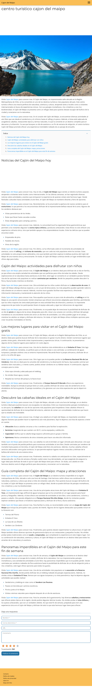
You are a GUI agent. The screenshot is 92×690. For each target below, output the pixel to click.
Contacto (6, 674)
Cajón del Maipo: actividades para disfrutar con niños (25, 140)
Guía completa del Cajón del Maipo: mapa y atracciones (26, 148)
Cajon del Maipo (8, 2)
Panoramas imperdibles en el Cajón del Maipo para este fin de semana (31, 151)
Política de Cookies (8, 676)
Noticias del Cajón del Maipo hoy (18, 137)
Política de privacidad (9, 678)
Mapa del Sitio (7, 683)
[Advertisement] (46, 23)
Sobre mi (6, 680)
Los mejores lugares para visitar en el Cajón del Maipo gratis (27, 143)
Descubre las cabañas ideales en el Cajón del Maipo (24, 146)
